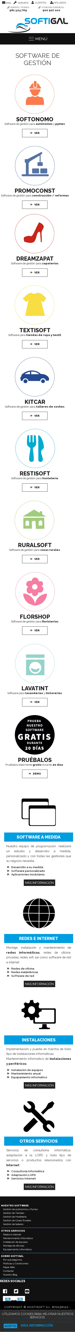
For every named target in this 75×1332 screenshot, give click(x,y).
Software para (34, 335)
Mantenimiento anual (26, 1073)
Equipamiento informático (29, 1077)
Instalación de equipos (27, 1070)
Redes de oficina (22, 968)
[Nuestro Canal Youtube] (27, 1291)
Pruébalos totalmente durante (34, 764)
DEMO (37, 773)
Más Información (39, 882)
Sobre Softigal (12, 1256)
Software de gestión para (35, 195)
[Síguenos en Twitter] (16, 1291)
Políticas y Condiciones (15, 1263)
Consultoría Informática (27, 1171)
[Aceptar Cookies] (10, 1326)
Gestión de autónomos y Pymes (20, 1209)
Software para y (34, 693)
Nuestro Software (15, 1205)
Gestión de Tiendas (13, 1213)
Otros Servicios (13, 1230)
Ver (37, 133)
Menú (41, 38)
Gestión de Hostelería (14, 1216)
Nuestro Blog (10, 1274)
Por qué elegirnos (12, 1259)
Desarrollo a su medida (27, 867)
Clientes (40, 2)
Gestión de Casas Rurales (17, 1220)
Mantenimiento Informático (18, 1238)
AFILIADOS (60, 2)
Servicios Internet (23, 1178)
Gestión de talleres (13, 1224)
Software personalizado (28, 870)
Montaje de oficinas (13, 1245)
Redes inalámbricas (24, 972)
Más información (37, 1325)
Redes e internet (12, 1234)
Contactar (8, 1270)
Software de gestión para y (34, 123)
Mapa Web (9, 1267)
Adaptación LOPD (23, 1175)
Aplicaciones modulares (28, 874)
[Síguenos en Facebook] (5, 1291)
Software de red (22, 975)
